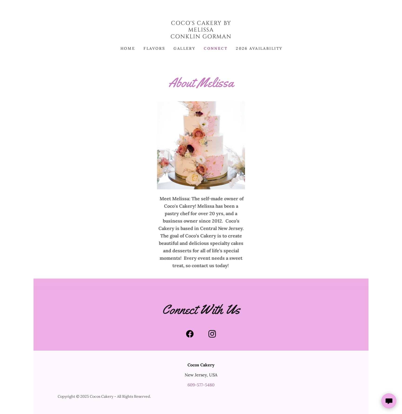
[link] (201, 36)
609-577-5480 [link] (201, 385)
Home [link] (128, 48)
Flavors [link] (154, 48)
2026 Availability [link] (259, 48)
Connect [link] (216, 48)
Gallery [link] (184, 48)
